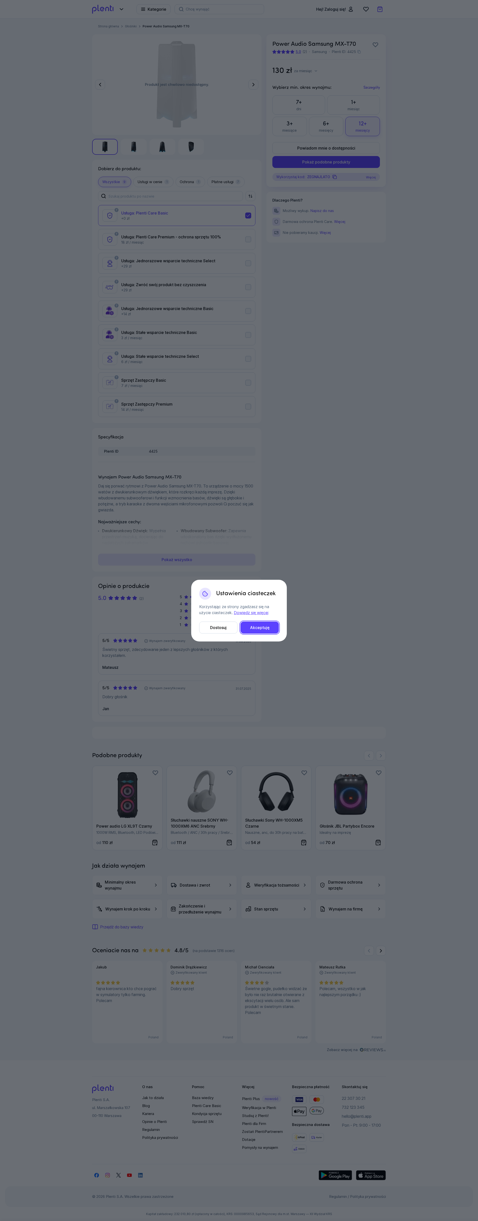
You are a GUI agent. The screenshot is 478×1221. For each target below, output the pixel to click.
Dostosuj (218, 627)
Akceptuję (260, 627)
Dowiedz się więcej (251, 612)
